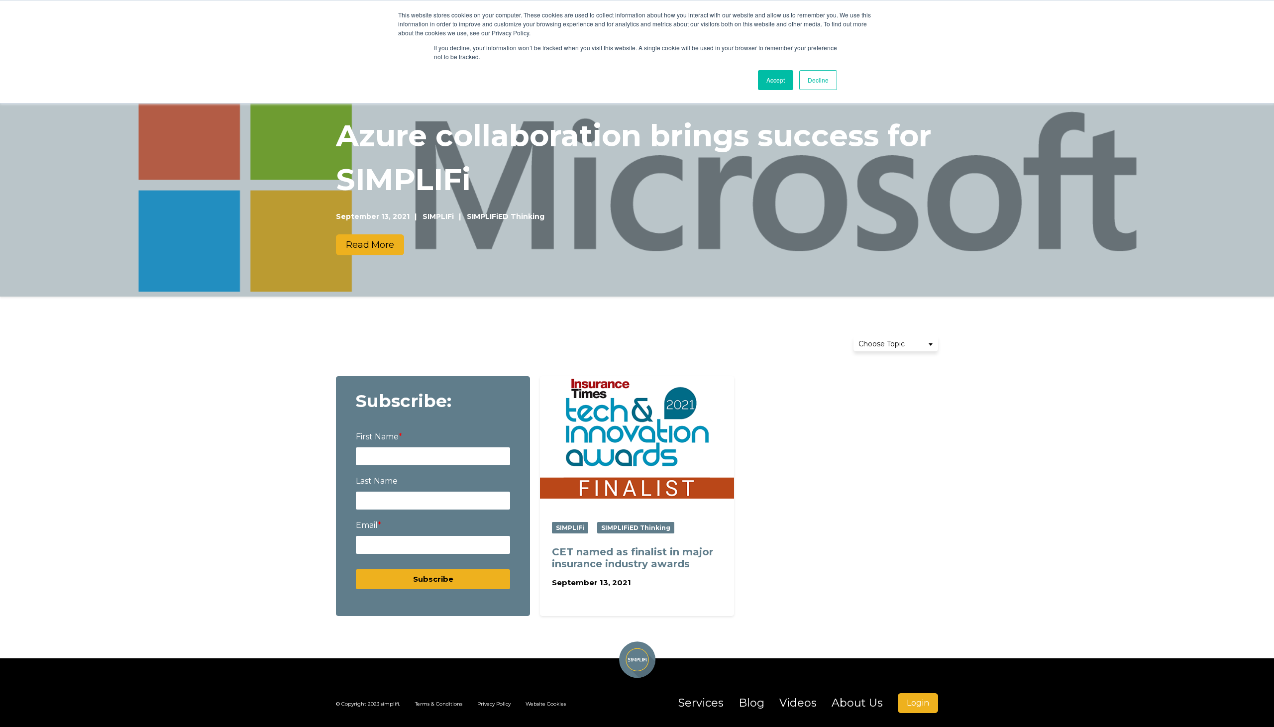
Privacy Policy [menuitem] (494, 704)
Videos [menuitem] (798, 703)
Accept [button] (775, 80)
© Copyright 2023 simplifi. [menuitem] (368, 704)
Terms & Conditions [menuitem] (438, 704)
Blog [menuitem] (751, 703)
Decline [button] (818, 80)
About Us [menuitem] (857, 703)
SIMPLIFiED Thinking (635, 527)
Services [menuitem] (701, 703)
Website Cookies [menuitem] (546, 704)
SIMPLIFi (570, 527)
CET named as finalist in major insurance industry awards (632, 558)
